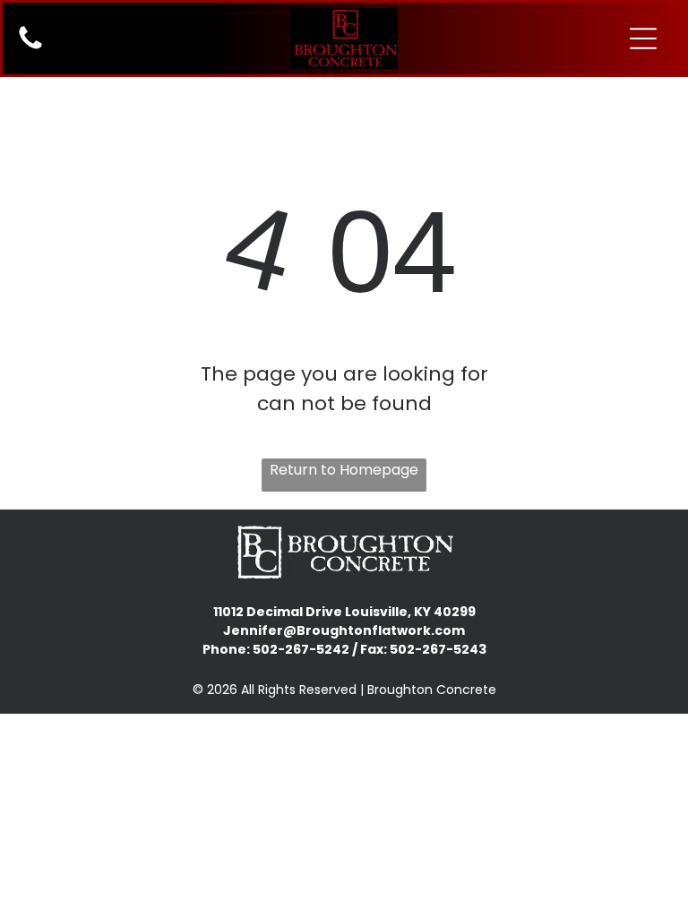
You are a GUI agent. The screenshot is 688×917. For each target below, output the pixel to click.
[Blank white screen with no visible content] (30, 48)
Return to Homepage (344, 469)
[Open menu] (643, 38)
